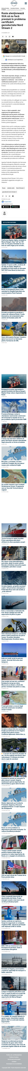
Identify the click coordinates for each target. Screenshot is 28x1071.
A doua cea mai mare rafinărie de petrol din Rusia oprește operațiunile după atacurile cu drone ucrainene (13, 440)
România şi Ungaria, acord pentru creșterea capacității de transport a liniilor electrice (13, 970)
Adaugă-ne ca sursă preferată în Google (15, 56)
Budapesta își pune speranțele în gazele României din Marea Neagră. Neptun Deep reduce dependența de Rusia (13, 392)
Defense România (5, 8)
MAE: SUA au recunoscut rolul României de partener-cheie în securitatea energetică (11, 947)
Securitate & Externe (15, 8)
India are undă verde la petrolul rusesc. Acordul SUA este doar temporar (12, 660)
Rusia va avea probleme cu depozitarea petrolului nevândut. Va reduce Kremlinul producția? (13, 829)
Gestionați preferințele (14, 1059)
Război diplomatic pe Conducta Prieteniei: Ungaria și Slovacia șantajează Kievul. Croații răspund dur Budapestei (13, 805)
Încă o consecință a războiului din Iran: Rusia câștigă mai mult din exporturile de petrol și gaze (12, 612)
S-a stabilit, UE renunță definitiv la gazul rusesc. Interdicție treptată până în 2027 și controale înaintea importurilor (12, 1019)
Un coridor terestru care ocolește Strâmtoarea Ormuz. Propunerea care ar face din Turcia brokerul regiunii (12, 487)
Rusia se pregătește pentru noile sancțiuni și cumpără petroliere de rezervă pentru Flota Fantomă (13, 291)
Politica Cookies (14, 1057)
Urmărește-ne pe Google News (15, 59)
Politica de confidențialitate (14, 1055)
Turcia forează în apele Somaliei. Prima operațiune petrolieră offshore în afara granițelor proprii (13, 540)
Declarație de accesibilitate (14, 1063)
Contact (14, 1061)
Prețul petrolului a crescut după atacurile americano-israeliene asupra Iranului (12, 707)
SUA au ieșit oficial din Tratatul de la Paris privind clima (13, 876)
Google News (7, 201)
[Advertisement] (14, 359)
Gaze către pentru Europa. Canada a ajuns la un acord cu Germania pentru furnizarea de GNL (13, 339)
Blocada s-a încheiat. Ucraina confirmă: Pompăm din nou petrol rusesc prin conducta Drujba (12, 463)
